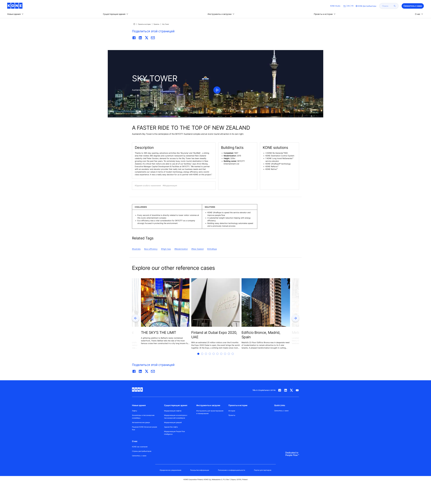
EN (348, 6)
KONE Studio (335, 6)
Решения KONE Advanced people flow (144, 428)
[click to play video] (217, 90)
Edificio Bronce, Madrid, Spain (261, 334)
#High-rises (166, 249)
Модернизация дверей (173, 422)
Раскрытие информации (199, 470)
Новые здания (139, 405)
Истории (231, 411)
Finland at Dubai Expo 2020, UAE (214, 334)
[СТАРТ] (134, 24)
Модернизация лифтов (172, 411)
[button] (15, 14)
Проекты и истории (144, 24)
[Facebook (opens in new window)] (279, 390)
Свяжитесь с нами (139, 456)
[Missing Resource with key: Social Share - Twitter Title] (147, 37)
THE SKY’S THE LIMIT (158, 332)
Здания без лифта (171, 427)
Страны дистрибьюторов (141, 451)
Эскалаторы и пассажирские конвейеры (143, 416)
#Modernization (181, 249)
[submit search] (394, 6)
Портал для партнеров (262, 470)
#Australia (136, 249)
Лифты (134, 411)
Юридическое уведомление (170, 470)
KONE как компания (139, 447)
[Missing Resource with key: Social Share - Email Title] (153, 37)
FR (352, 6)
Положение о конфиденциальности (231, 470)
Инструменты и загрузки (208, 405)
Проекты (156, 24)
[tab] (198, 356)
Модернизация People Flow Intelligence (174, 432)
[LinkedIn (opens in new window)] (285, 390)
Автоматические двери (141, 422)
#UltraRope (212, 249)
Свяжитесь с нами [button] (413, 6)
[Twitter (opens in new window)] (291, 390)
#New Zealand (197, 249)
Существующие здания (175, 405)
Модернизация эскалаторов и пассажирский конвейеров (175, 416)
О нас (134, 441)
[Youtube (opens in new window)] (297, 390)
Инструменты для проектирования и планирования (209, 412)
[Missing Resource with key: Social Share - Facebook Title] (134, 37)
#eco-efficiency (150, 249)
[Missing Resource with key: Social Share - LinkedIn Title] (140, 37)
